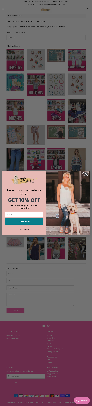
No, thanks (24, 229)
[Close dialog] (86, 174)
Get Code (24, 221)
